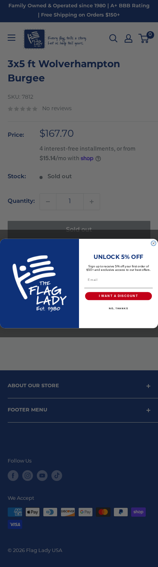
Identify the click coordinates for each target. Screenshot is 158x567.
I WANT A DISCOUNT (118, 296)
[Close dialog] (153, 243)
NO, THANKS (118, 308)
